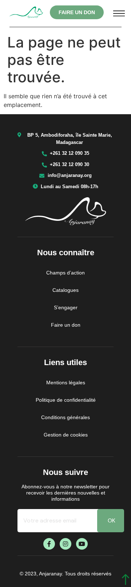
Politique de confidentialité (66, 400)
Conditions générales (65, 417)
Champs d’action (65, 273)
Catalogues (65, 290)
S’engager (66, 307)
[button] (119, 12)
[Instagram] (65, 544)
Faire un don (65, 325)
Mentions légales (65, 382)
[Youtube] (82, 544)
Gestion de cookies (66, 435)
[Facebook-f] (49, 544)
